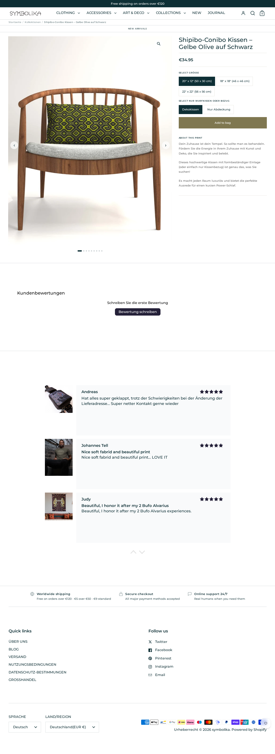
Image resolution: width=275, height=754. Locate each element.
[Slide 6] (94, 251)
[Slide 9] (101, 251)
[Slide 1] (80, 251)
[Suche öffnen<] (252, 13)
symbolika (221, 730)
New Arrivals (137, 28)
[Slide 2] (83, 251)
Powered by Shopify (249, 730)
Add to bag (223, 122)
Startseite (15, 22)
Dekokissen (190, 109)
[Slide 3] (86, 251)
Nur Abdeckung (218, 109)
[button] (252, 13)
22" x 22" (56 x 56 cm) (196, 91)
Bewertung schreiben (138, 312)
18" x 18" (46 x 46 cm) (234, 81)
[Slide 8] (99, 251)
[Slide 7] (96, 251)
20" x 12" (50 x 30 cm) (197, 81)
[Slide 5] (91, 251)
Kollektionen (33, 22)
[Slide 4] (89, 251)
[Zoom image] (158, 43)
